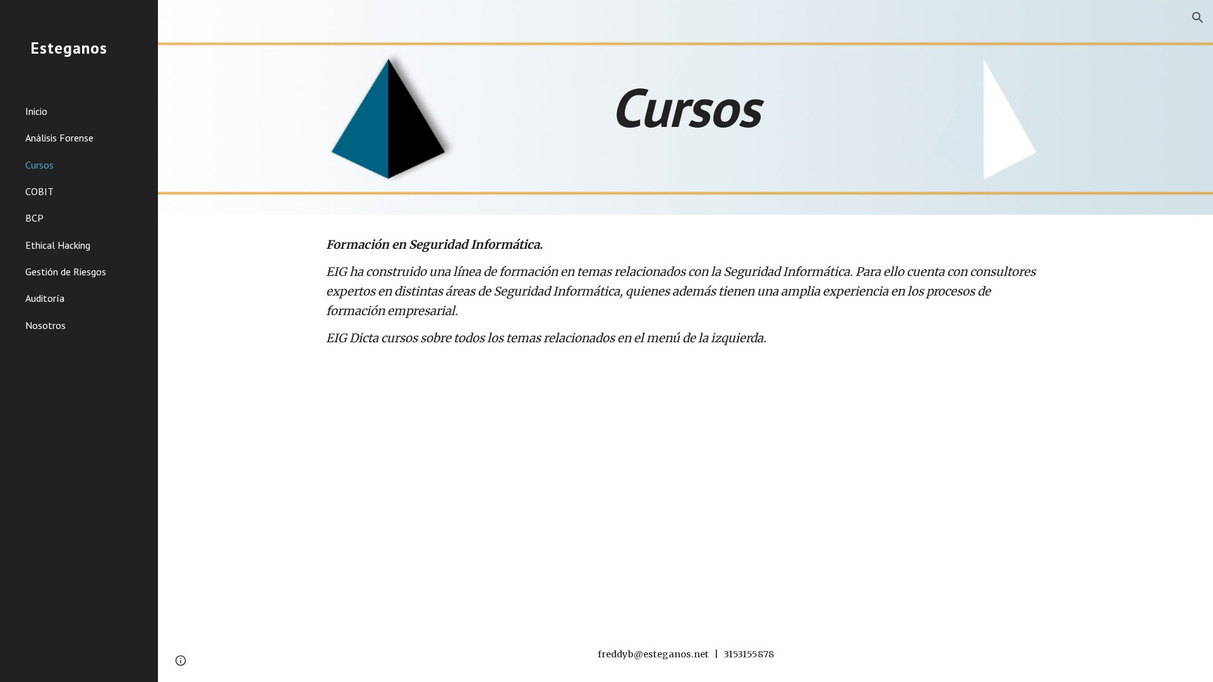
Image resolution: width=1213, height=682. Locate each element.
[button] (1198, 18)
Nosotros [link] (45, 325)
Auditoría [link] (44, 298)
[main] (685, 107)
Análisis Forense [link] (59, 137)
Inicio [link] (36, 111)
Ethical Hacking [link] (57, 245)
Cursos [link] (39, 165)
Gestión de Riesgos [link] (65, 271)
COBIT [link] (39, 191)
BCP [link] (34, 218)
